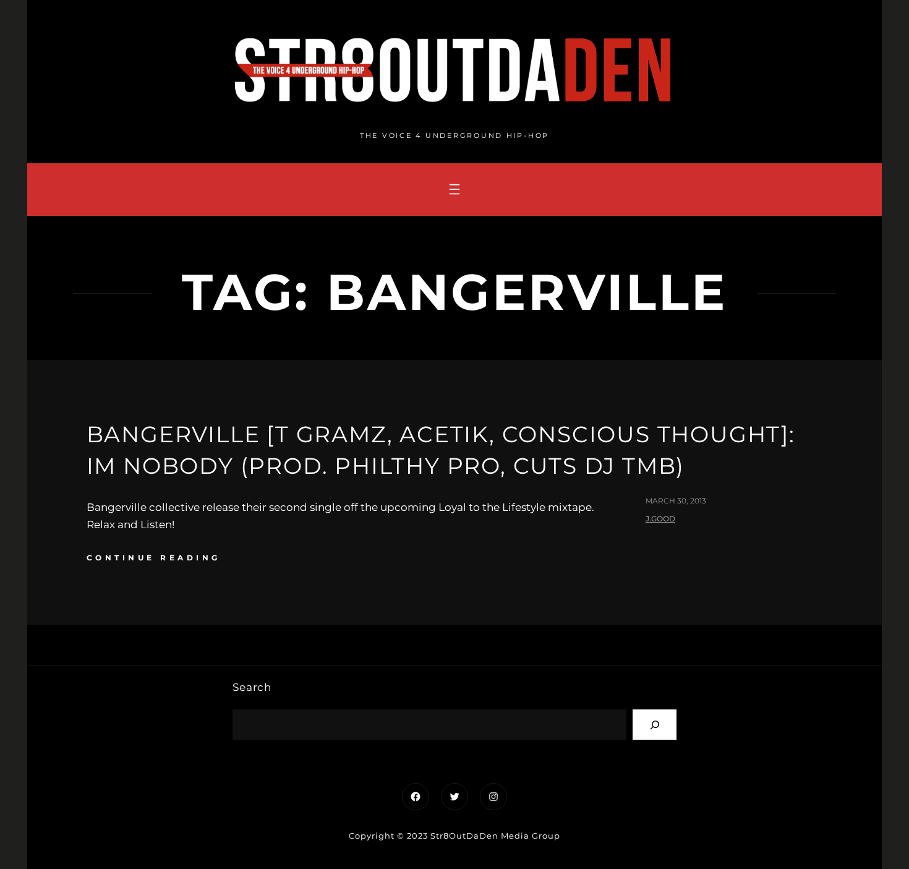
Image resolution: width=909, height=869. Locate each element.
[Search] (654, 724)
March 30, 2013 (676, 500)
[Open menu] (454, 189)
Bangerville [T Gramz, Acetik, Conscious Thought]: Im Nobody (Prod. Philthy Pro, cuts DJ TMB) (441, 450)
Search (252, 687)
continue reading (154, 557)
